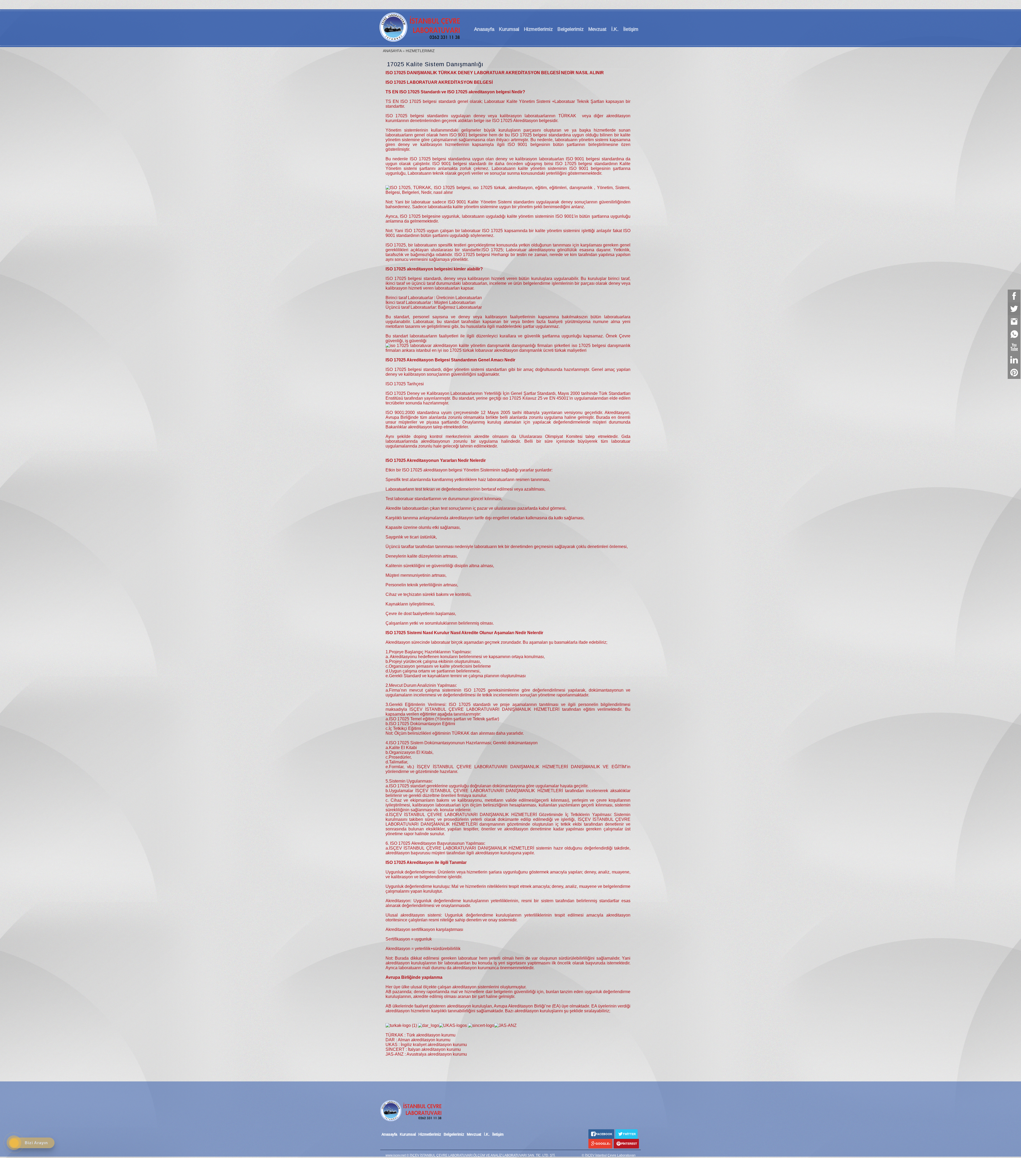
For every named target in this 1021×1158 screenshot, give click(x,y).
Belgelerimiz (571, 29)
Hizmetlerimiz (538, 29)
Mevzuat (597, 29)
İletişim (630, 29)
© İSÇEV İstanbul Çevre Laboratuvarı (608, 1155)
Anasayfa (484, 29)
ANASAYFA (392, 51)
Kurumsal (509, 29)
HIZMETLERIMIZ (420, 51)
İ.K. (614, 29)
